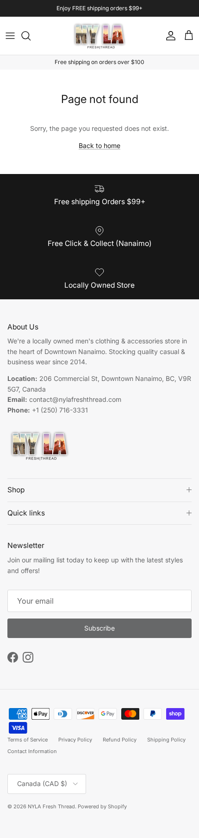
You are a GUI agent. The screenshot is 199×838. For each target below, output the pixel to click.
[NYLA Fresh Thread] (100, 36)
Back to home (99, 145)
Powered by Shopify (102, 806)
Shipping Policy (166, 739)
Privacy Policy (75, 739)
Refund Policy (120, 739)
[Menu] (10, 36)
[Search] (30, 36)
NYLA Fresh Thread (51, 806)
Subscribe (99, 628)
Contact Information (32, 751)
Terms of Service (27, 739)
